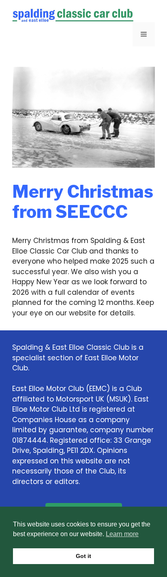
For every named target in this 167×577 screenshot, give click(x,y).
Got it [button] (83, 556)
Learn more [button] (122, 534)
